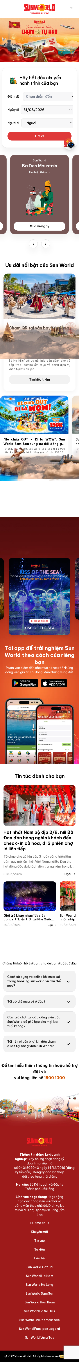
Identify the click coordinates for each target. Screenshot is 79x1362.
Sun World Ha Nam (39, 1276)
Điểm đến (14, 96)
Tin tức (39, 1241)
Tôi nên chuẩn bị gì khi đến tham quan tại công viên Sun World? (31, 1044)
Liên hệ (39, 1258)
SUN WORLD (39, 1223)
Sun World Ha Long (39, 1285)
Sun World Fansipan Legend (39, 1329)
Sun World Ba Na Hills (39, 1311)
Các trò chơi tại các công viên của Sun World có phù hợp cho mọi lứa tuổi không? (34, 1021)
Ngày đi (13, 110)
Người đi (13, 123)
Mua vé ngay (39, 226)
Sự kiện (39, 1249)
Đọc (67, 874)
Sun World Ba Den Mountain (39, 1320)
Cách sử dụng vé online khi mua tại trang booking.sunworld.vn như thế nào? (34, 981)
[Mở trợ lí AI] (69, 143)
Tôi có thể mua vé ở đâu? (26, 1001)
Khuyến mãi (39, 1232)
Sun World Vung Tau (39, 1338)
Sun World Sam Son (39, 1293)
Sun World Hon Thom (40, 1302)
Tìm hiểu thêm (39, 379)
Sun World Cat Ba (40, 1267)
